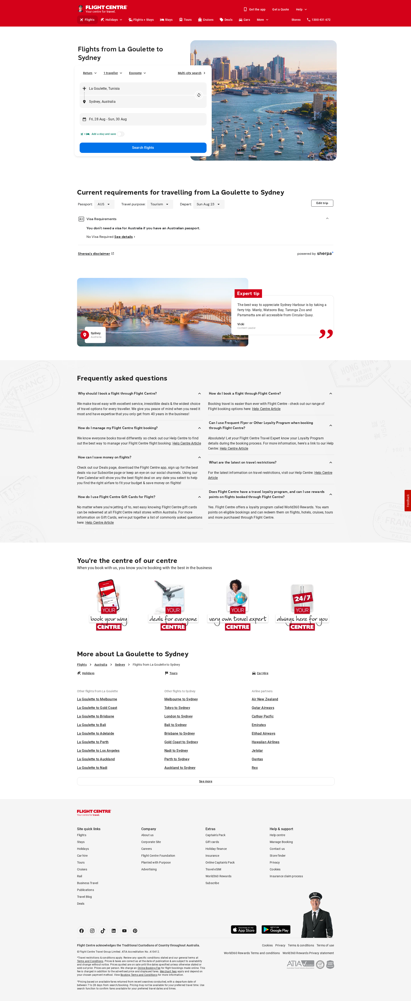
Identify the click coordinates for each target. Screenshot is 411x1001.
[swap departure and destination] (199, 95)
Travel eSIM (213, 869)
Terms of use (325, 945)
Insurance (212, 855)
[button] (206, 781)
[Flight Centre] (94, 813)
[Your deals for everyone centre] (173, 606)
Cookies (275, 869)
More (260, 19)
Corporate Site (151, 842)
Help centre (277, 835)
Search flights (143, 148)
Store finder (278, 855)
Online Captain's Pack (220, 862)
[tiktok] (102, 930)
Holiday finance (216, 848)
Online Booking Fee (149, 968)
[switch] (120, 135)
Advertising (149, 869)
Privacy (275, 862)
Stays (169, 19)
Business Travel (87, 883)
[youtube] (124, 930)
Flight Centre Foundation (158, 855)
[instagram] (92, 930)
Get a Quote (280, 9)
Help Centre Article (187, 443)
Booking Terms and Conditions (139, 974)
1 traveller (111, 73)
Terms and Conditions (90, 961)
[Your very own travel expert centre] (238, 606)
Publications (85, 890)
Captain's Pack (215, 835)
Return (87, 73)
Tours (188, 19)
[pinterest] (135, 930)
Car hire (82, 855)
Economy (135, 73)
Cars (247, 19)
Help (299, 9)
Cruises (208, 19)
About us (147, 835)
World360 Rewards (218, 876)
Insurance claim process (286, 876)
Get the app (257, 9)
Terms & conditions (301, 945)
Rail (79, 876)
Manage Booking (281, 842)
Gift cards (212, 842)
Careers (146, 848)
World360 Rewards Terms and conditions (252, 953)
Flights (89, 19)
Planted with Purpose (156, 862)
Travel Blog (84, 896)
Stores (296, 19)
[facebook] (81, 930)
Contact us (277, 848)
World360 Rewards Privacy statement (308, 953)
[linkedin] (113, 930)
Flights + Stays (143, 19)
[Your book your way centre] (109, 606)
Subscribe (212, 883)
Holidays (112, 19)
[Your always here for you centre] (302, 606)
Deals (228, 19)
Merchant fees (168, 971)
